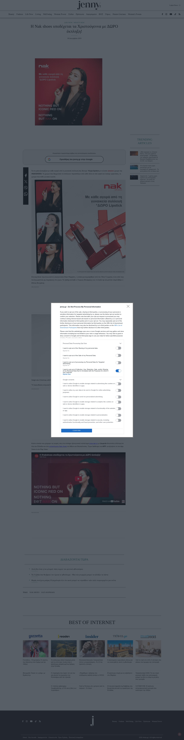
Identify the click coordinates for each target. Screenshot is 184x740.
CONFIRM (77, 430)
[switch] (118, 348)
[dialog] (92, 370)
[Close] (129, 307)
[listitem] (92, 343)
